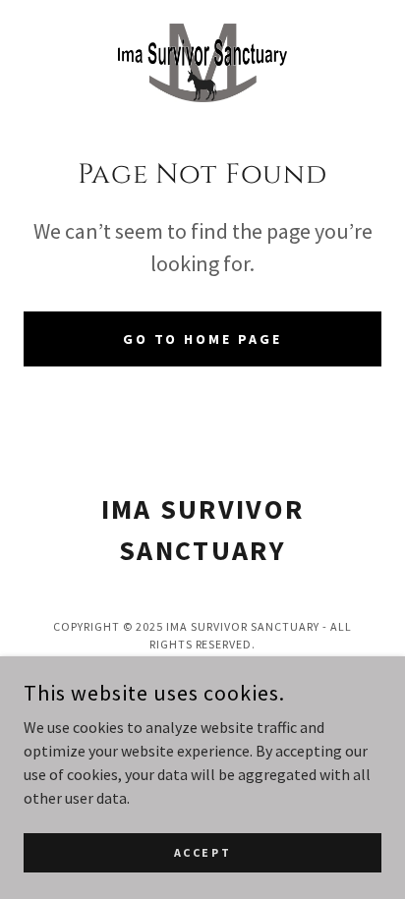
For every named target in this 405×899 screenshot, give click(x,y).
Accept (202, 852)
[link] (202, 63)
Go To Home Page (203, 339)
